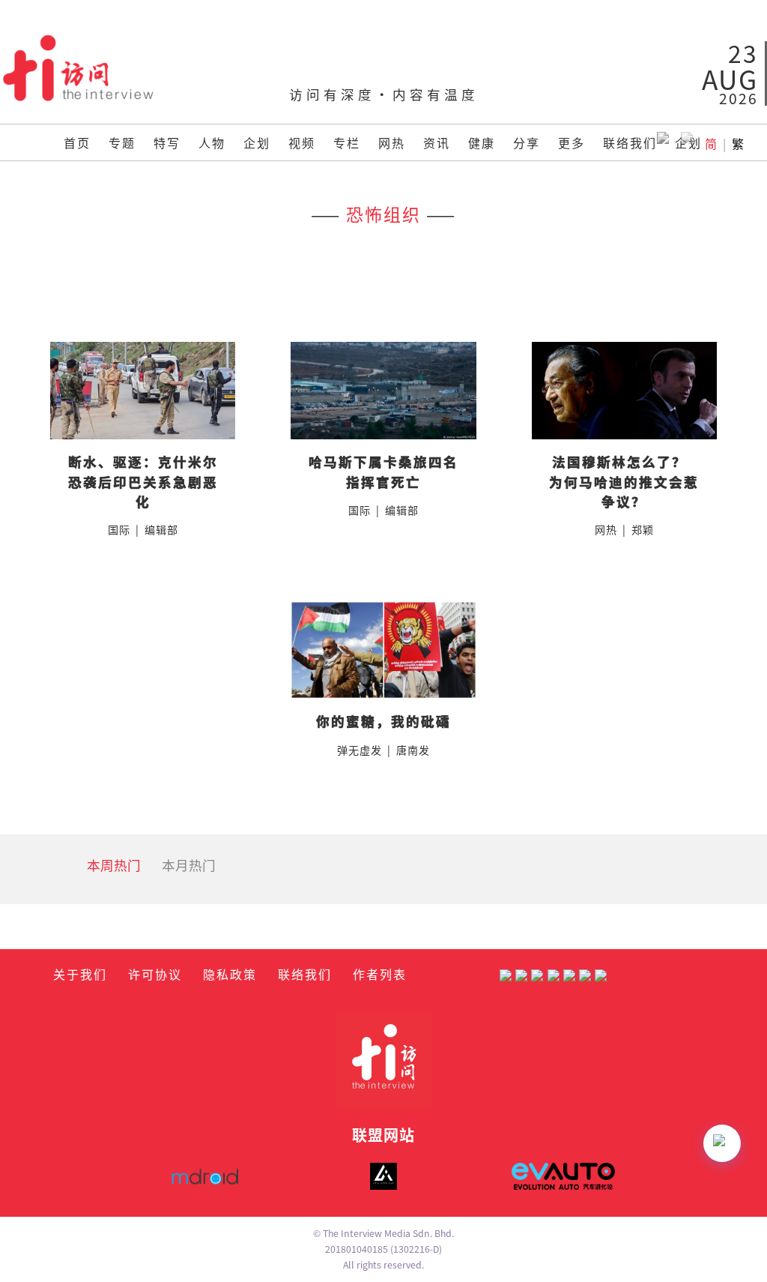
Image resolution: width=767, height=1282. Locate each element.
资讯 (436, 142)
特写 (167, 142)
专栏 (346, 142)
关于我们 (80, 974)
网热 (391, 142)
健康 (481, 142)
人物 (211, 142)
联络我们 (630, 142)
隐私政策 (230, 974)
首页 (77, 142)
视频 (301, 142)
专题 (122, 142)
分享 (526, 142)
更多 (571, 142)
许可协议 (155, 974)
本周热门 (114, 864)
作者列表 (380, 974)
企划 (256, 142)
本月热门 (189, 864)
